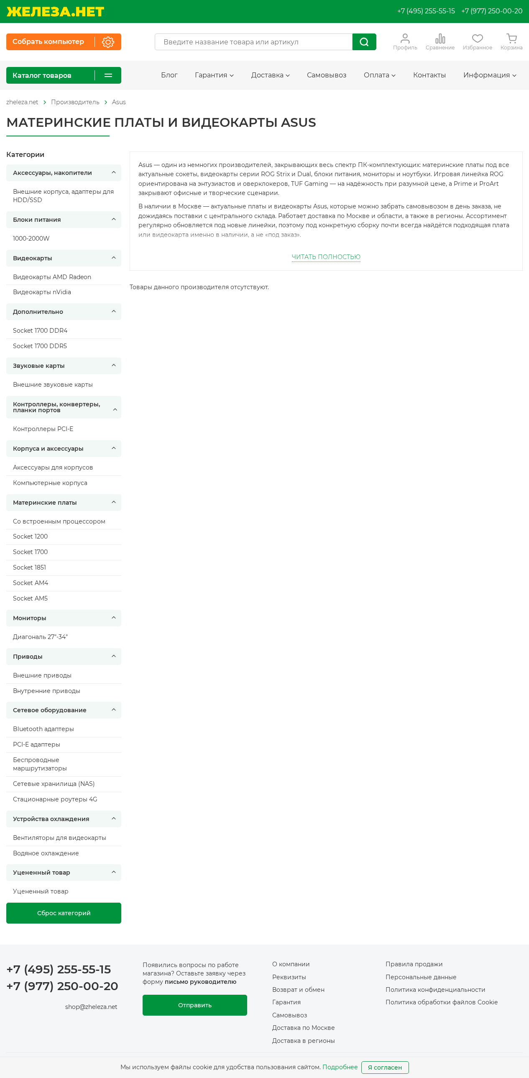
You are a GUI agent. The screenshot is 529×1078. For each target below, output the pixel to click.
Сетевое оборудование (50, 710)
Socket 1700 (30, 552)
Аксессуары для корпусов (53, 467)
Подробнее (340, 1067)
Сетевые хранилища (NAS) (54, 784)
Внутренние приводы (46, 691)
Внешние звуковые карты (53, 384)
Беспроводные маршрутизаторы (40, 764)
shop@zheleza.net (91, 1007)
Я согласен (385, 1067)
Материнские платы (45, 502)
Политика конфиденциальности (436, 989)
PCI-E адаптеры (36, 744)
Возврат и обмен (298, 989)
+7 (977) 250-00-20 (492, 11)
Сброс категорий (64, 913)
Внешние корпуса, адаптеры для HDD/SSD (63, 196)
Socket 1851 (29, 567)
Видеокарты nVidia (42, 292)
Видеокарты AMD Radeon (52, 277)
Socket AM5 (30, 598)
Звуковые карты (39, 366)
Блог (169, 75)
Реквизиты (289, 977)
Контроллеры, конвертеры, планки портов (56, 407)
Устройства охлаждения (51, 819)
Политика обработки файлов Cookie (442, 1002)
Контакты (429, 75)
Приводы (28, 656)
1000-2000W (31, 238)
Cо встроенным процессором (59, 521)
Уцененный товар (41, 872)
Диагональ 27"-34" (40, 637)
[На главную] (55, 11)
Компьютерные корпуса (50, 483)
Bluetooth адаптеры (43, 729)
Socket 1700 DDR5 (40, 346)
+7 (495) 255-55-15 (426, 11)
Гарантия (286, 1002)
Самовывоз (327, 75)
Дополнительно (38, 312)
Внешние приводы (42, 675)
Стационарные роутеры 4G (55, 799)
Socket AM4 (30, 583)
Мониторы (29, 618)
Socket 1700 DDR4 (40, 330)
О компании (291, 964)
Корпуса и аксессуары (48, 448)
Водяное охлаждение (46, 853)
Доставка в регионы (303, 1041)
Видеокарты (32, 258)
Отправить (195, 1005)
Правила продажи (414, 964)
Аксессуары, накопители (52, 173)
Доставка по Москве (303, 1028)
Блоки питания (37, 219)
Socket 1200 (30, 536)
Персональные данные (421, 977)
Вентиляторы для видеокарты (59, 838)
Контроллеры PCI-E (43, 429)
